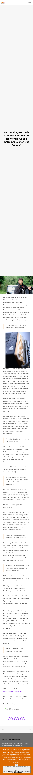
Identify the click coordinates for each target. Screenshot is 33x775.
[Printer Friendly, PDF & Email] (11, 709)
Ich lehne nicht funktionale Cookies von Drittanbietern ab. (16, 767)
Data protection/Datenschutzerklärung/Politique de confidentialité (16, 771)
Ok (16, 764)
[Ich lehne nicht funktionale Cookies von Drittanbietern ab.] (31, 761)
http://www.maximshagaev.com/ (12, 691)
